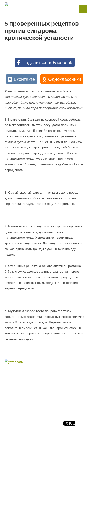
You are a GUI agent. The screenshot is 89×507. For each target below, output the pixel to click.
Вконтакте (24, 79)
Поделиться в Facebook (47, 62)
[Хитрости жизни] (44, 4)
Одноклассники (64, 79)
